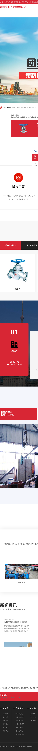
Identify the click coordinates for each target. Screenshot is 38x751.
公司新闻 (33, 714)
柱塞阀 (17, 289)
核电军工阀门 (10, 245)
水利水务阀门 (20, 724)
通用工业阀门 (20, 731)
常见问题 (33, 721)
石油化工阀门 (20, 721)
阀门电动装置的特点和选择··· (17, 622)
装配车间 (21, 583)
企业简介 (6, 714)
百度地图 (30, 747)
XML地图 (23, 747)
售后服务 (6, 717)
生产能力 (6, 724)
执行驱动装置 (20, 734)
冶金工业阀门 (20, 727)
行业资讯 (33, 717)
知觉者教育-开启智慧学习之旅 (13, 7)
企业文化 (6, 721)
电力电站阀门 (32, 245)
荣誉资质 (6, 731)
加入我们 (6, 727)
